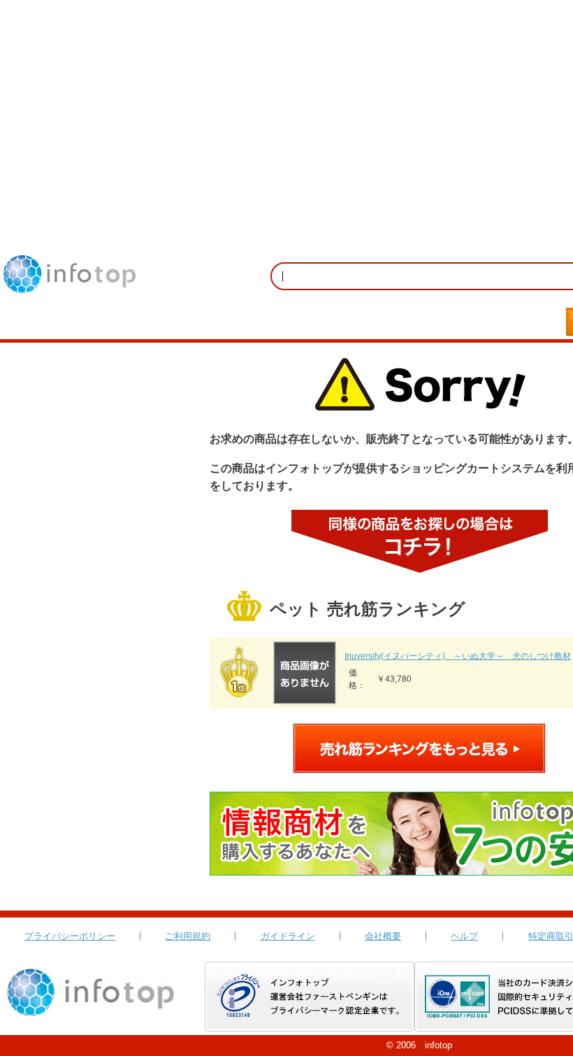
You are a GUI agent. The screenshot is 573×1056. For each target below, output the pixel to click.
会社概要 (383, 936)
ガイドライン (288, 936)
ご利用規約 (187, 936)
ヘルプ (464, 936)
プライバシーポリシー (69, 936)
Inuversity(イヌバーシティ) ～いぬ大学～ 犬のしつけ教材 (457, 656)
